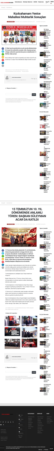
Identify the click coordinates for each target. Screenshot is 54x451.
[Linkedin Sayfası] (11, 422)
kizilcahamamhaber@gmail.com (19, 79)
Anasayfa (3, 7)
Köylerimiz (41, 2)
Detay (40, 449)
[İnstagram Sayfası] (6, 422)
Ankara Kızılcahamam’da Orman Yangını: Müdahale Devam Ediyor (48, 75)
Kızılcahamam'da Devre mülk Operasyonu (48, 133)
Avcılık (29, 428)
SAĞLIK (35, 2)
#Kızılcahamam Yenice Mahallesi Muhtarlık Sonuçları (16, 69)
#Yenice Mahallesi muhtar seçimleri (13, 71)
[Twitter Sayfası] (4, 422)
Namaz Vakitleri (39, 420)
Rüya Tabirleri (50, 421)
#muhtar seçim (25, 71)
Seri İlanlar (40, 428)
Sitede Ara (49, 416)
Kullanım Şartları (4, 437)
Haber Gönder (4, 440)
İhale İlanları (30, 426)
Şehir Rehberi (40, 430)
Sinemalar (40, 427)
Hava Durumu (40, 416)
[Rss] (14, 422)
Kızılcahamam (18, 2)
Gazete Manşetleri (40, 432)
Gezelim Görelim (30, 424)
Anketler (49, 418)
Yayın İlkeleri (3, 431)
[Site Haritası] (1, 424)
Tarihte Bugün (41, 425)
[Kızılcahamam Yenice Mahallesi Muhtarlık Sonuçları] (19, 34)
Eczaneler (40, 422)
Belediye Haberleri (27, 2)
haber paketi (2, 449)
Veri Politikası (3, 432)
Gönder (34, 94)
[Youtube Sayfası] (9, 422)
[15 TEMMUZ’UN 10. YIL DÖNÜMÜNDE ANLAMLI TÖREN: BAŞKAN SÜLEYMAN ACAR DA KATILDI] (19, 236)
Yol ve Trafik (40, 418)
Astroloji (48, 422)
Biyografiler (49, 419)
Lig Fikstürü (40, 424)
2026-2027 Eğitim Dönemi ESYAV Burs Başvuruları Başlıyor (47, 104)
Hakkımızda (3, 429)
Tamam (46, 449)
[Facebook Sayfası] (1, 422)
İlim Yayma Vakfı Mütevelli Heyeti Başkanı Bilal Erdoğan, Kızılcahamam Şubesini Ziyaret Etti (47, 34)
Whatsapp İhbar (4, 438)
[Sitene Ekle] (4, 424)
